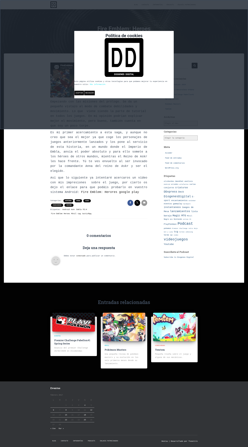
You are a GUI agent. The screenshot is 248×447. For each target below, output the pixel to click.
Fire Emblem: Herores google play (110, 192)
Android (66, 209)
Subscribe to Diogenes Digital (179, 257)
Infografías (78, 441)
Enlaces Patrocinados (109, 441)
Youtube (69, 205)
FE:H (85, 209)
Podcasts (91, 441)
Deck (181, 192)
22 (66, 420)
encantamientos (179, 201)
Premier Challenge (179, 228)
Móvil (73, 214)
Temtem (160, 349)
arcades (174, 184)
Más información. (98, 84)
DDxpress (170, 191)
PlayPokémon (170, 224)
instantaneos (172, 207)
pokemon (167, 228)
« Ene (53, 428)
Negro (166, 219)
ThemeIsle (193, 441)
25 (85, 420)
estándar (192, 200)
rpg (79, 214)
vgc (171, 235)
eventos (168, 204)
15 (66, 415)
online (185, 219)
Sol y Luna (168, 232)
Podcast (185, 224)
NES (171, 219)
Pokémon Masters (115, 349)
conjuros (169, 188)
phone (78, 200)
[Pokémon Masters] (124, 327)
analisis (188, 181)
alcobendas (169, 181)
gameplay (177, 204)
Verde (166, 235)
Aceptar (79, 93)
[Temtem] (174, 327)
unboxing (189, 232)
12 (91, 410)
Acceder (168, 153)
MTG (183, 215)
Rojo (196, 228)
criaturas (181, 187)
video (87, 200)
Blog (54, 441)
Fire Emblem (56, 214)
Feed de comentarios (175, 163)
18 (85, 415)
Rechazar (89, 93)
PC (190, 219)
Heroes (67, 214)
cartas (192, 184)
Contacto (64, 441)
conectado (81, 256)
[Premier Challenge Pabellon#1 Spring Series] (73, 322)
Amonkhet (179, 181)
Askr (73, 209)
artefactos (183, 184)
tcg (176, 231)
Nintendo (68, 200)
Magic (176, 215)
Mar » (61, 428)
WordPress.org (172, 168)
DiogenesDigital (177, 196)
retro (190, 228)
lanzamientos (180, 211)
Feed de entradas (173, 158)
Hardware (187, 204)
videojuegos (57, 205)
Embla (79, 209)
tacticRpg (86, 214)
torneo (182, 232)
